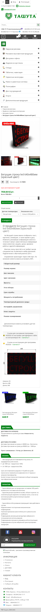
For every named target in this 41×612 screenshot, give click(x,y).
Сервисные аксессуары (14, 77)
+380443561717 (14, 602)
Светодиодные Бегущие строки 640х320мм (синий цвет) (9, 413)
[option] (20, 136)
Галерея (7, 570)
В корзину (8, 202)
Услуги (8, 96)
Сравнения (25, 38)
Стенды (8, 68)
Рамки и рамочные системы (16, 82)
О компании (9, 560)
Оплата (7, 565)
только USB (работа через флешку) (28, 214)
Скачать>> (25, 338)
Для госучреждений (13, 91)
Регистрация (9, 581)
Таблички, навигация (13, 72)
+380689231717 (17, 605)
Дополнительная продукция (16, 100)
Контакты (8, 562)
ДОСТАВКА (8, 568)
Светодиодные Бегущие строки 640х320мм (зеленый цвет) (30, 413)
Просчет (20, 202)
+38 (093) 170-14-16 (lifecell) (30, 32)
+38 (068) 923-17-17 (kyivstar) (9, 32)
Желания (34, 38)
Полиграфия (10, 86)
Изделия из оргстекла (14, 63)
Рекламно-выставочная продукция (19, 54)
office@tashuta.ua (16, 597)
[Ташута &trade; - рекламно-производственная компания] (20, 16)
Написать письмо (24, 6)
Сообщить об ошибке (11, 584)
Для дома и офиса (12, 58)
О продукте (6, 220)
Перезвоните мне (9, 9)
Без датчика (7, 214)
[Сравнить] (7, 182)
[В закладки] (2, 182)
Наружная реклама (12, 49)
